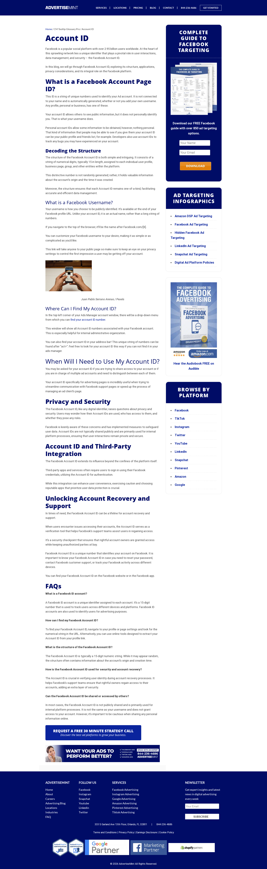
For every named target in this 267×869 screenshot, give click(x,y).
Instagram (182, 427)
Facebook (182, 410)
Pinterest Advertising (125, 807)
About (49, 794)
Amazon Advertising (124, 803)
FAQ (48, 816)
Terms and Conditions (105, 832)
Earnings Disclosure (146, 832)
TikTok (180, 418)
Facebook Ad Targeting (192, 224)
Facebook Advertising (125, 789)
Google (180, 485)
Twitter (180, 435)
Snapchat (181, 460)
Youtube (84, 803)
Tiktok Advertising (123, 812)
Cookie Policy (166, 832)
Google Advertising (123, 798)
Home (49, 789)
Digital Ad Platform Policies (194, 262)
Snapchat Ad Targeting (191, 254)
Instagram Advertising (125, 794)
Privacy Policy (126, 832)
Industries (51, 812)
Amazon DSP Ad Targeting (193, 216)
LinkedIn (181, 452)
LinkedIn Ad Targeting (190, 246)
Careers (50, 798)
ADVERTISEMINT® (62, 7)
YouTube (181, 443)
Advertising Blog (55, 803)
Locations (51, 807)
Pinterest (181, 468)
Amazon (180, 476)
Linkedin (84, 807)
